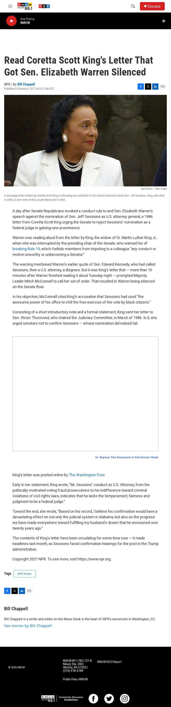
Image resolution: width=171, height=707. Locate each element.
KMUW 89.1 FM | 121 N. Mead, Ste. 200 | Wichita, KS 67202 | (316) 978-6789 (77, 665)
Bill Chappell (26, 84)
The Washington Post (86, 475)
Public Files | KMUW (75, 679)
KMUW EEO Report (109, 661)
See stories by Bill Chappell (28, 625)
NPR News (24, 573)
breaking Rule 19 (26, 249)
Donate (154, 6)
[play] (11, 21)
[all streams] (165, 21)
